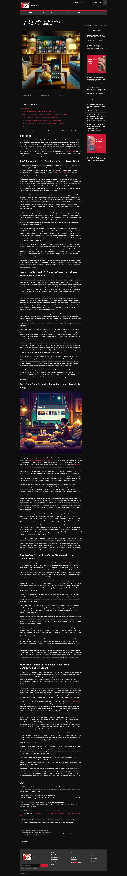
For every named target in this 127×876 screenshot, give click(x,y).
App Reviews (96, 25)
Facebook (95, 853)
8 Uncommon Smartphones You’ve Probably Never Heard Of (96, 36)
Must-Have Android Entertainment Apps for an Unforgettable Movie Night (43, 123)
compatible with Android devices (57, 320)
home (61, 352)
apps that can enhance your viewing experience (40, 460)
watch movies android (43, 836)
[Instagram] (91, 855)
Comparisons (90, 93)
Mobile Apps (88, 25)
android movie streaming (27, 832)
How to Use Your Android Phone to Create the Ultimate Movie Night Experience (45, 114)
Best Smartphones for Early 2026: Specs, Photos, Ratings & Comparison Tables (96, 79)
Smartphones (90, 40)
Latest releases (91, 50)
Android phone (71, 151)
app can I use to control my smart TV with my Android (43, 811)
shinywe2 (25, 841)
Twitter (95, 858)
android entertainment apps (31, 830)
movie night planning (26, 834)
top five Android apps (60, 172)
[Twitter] (63, 95)
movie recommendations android (29, 836)
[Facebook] (60, 95)
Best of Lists (104, 25)
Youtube (95, 861)
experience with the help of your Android (69, 563)
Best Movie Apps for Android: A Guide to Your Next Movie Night (40, 117)
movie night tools (44, 834)
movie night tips (36, 834)
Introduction (26, 108)
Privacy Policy (35, 868)
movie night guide (46, 832)
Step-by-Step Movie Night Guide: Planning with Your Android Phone (42, 120)
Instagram (95, 855)
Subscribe (44, 865)
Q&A (24, 126)
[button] (88, 2)
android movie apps (43, 830)
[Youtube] (91, 861)
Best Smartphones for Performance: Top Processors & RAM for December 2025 (96, 46)
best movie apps (38, 832)
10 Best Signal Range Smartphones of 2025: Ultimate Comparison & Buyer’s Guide (96, 89)
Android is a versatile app (73, 701)
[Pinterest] (66, 95)
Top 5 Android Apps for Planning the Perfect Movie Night (39, 111)
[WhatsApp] (70, 95)
